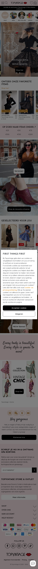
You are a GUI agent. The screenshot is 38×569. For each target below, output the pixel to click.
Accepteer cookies (19, 308)
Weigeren (19, 314)
